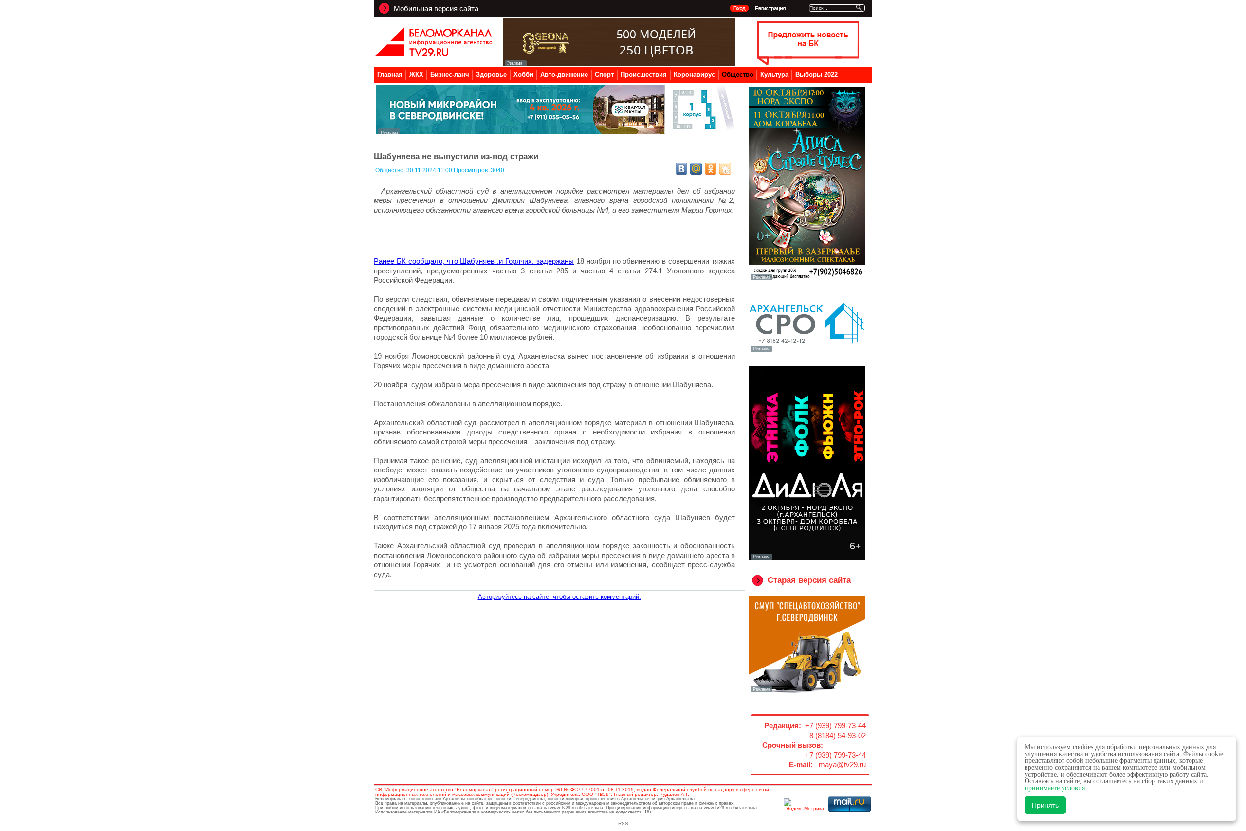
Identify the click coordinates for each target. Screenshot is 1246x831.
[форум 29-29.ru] (807, 351)
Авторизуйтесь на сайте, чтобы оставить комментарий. (559, 596)
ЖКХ (416, 74)
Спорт (604, 74)
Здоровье (491, 74)
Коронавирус (694, 74)
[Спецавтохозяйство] (807, 691)
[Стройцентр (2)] (556, 131)
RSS (623, 823)
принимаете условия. (1056, 788)
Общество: (390, 170)
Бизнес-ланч (449, 74)
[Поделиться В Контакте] (681, 169)
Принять (1045, 805)
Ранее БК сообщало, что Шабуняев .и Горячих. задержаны (474, 261)
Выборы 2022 (816, 74)
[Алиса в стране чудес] (807, 279)
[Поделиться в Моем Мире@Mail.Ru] (696, 169)
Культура (774, 74)
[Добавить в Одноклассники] (710, 169)
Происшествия (644, 74)
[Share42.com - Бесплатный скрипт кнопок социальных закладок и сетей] (725, 169)
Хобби (523, 74)
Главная (390, 74)
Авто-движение (564, 74)
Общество (737, 74)
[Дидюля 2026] (807, 558)
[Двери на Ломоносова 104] (619, 63)
